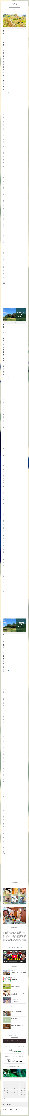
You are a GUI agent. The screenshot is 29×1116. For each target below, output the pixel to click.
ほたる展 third (14, 979)
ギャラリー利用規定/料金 (16, 1011)
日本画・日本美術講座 (15, 986)
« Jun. (4, 1098)
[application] (14, 956)
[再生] (4, 961)
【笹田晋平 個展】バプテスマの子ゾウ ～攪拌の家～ (18, 1000)
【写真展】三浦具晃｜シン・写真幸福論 (18, 973)
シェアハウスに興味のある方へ (17, 1025)
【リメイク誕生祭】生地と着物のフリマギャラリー (18, 994)
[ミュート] (22, 961)
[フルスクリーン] (24, 961)
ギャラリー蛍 (6, 92)
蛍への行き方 (14, 1018)
